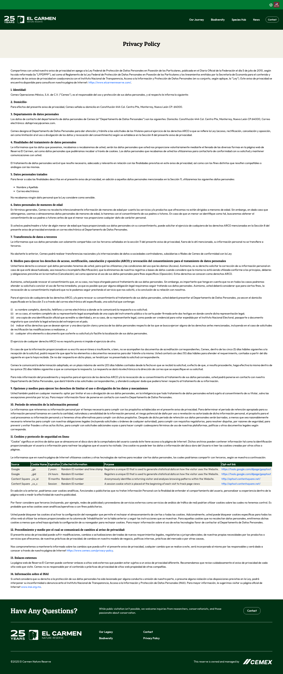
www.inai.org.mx (31, 587)
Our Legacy (106, 632)
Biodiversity (106, 638)
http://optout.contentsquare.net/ (241, 479)
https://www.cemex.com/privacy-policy (90, 550)
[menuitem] (196, 19)
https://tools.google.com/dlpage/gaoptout (246, 469)
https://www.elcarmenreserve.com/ (110, 82)
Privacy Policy (151, 638)
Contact (272, 19)
